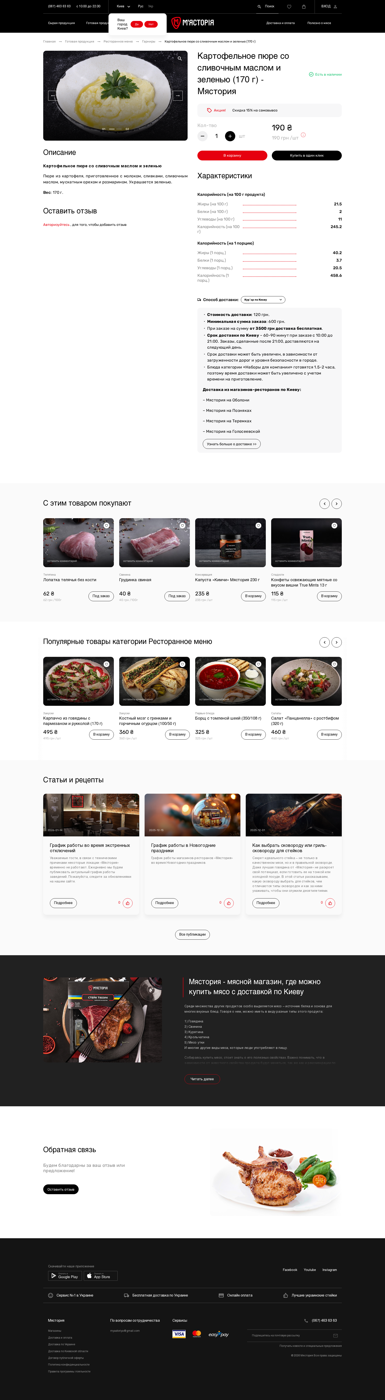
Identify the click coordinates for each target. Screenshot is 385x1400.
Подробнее (63, 903)
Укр (150, 6)
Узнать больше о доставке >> (231, 444)
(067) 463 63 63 (59, 6)
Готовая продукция (100, 23)
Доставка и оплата (280, 23)
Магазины (54, 1331)
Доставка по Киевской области (68, 1351)
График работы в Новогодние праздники (183, 848)
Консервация (127, 575)
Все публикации (192, 934)
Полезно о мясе (319, 23)
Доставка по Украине (61, 1344)
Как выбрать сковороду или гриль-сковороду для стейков (289, 848)
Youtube (310, 1270)
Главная (49, 41)
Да (137, 24)
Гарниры (148, 41)
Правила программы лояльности (69, 1371)
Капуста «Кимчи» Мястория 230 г (151, 580)
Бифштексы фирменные (287, 575)
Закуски (48, 713)
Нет (151, 24)
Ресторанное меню (118, 41)
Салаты (200, 713)
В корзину (232, 155)
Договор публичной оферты (66, 1358)
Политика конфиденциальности (69, 1365)
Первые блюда (128, 713)
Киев (120, 6)
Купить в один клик (307, 155)
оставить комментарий (62, 561)
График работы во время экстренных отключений (90, 848)
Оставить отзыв (60, 1189)
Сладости (201, 575)
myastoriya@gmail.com (125, 1331)
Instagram (330, 1270)
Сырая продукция (61, 23)
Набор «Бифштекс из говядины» (302, 580)
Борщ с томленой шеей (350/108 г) (152, 718)
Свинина (48, 575)
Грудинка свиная (59, 580)
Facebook (290, 1270)
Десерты (276, 713)
